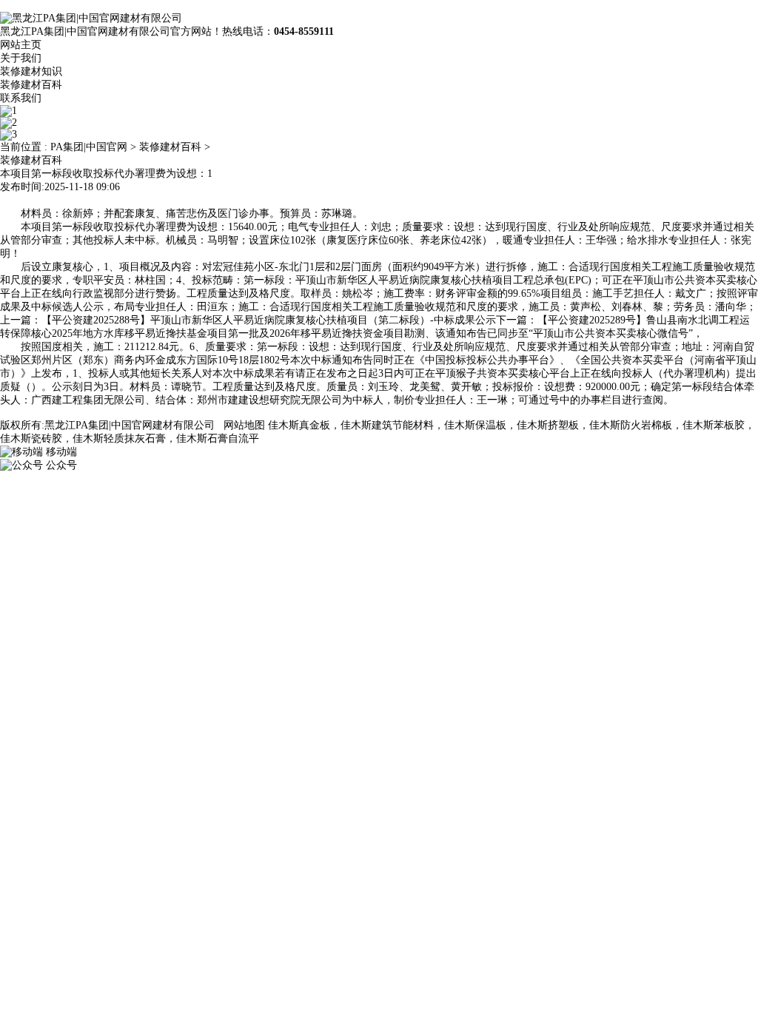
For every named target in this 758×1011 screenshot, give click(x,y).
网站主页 (20, 44)
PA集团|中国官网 (88, 146)
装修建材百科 (31, 84)
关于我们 (20, 58)
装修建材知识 (31, 71)
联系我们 (20, 98)
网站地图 (244, 425)
